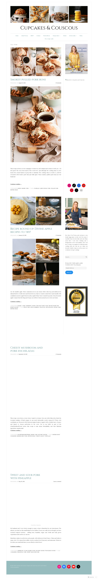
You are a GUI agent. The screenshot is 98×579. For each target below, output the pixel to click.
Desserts (28, 305)
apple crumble (34, 307)
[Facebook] (79, 185)
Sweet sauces (14, 307)
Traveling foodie (50, 550)
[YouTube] (83, 185)
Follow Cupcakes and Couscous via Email (74, 264)
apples (55, 307)
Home (17, 35)
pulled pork (54, 188)
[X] (76, 190)
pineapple (20, 552)
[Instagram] (69, 185)
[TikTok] (74, 185)
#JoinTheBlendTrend (24, 434)
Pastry (34, 305)
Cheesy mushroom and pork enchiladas (26, 349)
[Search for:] (76, 257)
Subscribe (69, 272)
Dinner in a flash (23, 550)
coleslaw (36, 188)
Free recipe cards (49, 38)
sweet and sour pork (33, 552)
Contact (38, 35)
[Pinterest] (71, 190)
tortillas (47, 436)
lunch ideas (43, 188)
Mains (23, 188)
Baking (19, 305)
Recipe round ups (54, 305)
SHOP (32, 35)
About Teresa (24, 35)
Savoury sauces (42, 434)
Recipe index (56, 35)
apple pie (42, 307)
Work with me (46, 35)
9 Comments (58, 83)
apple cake (26, 307)
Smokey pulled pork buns (28, 79)
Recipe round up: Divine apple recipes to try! (31, 230)
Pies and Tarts (40, 305)
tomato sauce (40, 436)
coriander (13, 436)
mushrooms (20, 436)
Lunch (19, 188)
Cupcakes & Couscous (49, 28)
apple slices (49, 307)
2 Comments (58, 235)
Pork (27, 188)
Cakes (23, 305)
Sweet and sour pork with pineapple (25, 476)
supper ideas (14, 189)
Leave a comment (57, 481)
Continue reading (15, 184)
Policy (81, 35)
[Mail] (81, 190)
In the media (72, 35)
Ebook (64, 35)
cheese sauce (56, 434)
